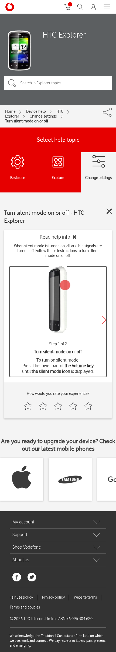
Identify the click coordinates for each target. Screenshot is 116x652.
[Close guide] (109, 211)
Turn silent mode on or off (26, 121)
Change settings (43, 116)
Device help (36, 111)
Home (10, 111)
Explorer (12, 116)
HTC (59, 111)
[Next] (104, 320)
